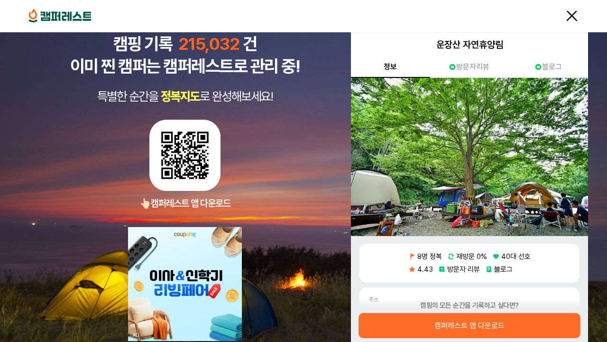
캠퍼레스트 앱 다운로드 (469, 326)
